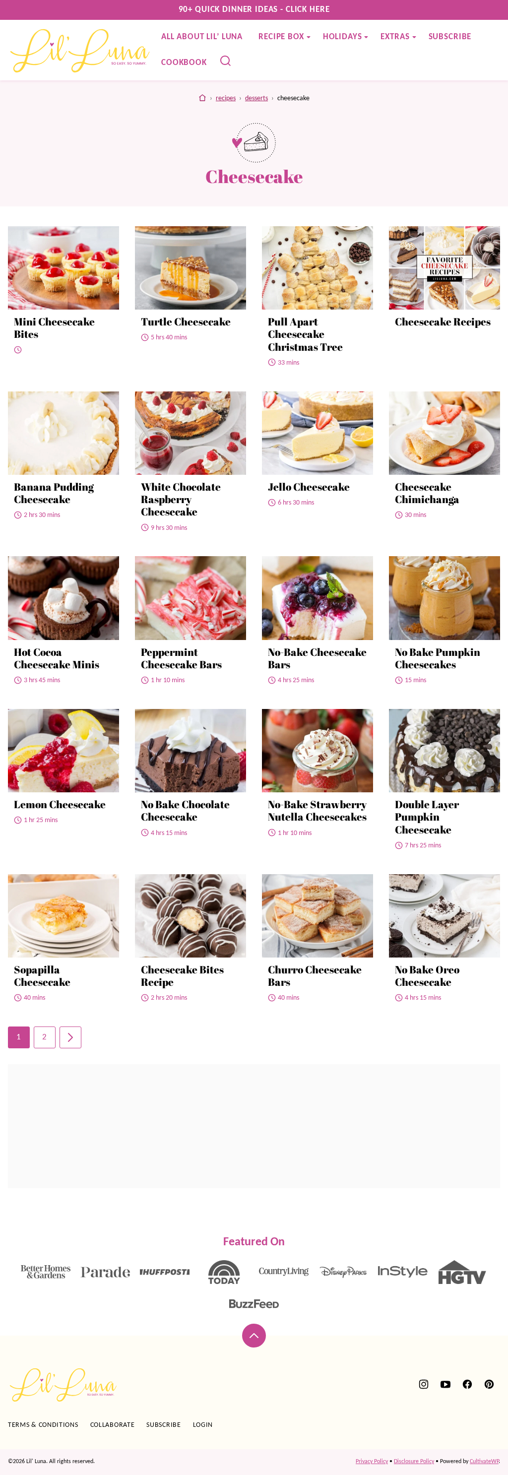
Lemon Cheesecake (60, 804)
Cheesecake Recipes (443, 321)
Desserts (256, 98)
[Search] (226, 61)
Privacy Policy (372, 1462)
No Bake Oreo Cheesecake (427, 975)
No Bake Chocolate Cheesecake (185, 810)
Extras (395, 37)
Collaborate (112, 1425)
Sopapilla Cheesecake (42, 975)
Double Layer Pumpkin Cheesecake (427, 816)
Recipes (226, 98)
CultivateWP (484, 1462)
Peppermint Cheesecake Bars (181, 658)
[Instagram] (424, 1384)
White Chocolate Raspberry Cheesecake (181, 499)
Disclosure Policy (414, 1462)
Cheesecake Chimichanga (427, 493)
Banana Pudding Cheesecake (54, 493)
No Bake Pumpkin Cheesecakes (437, 658)
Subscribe (450, 37)
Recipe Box (281, 37)
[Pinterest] (489, 1384)
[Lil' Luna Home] (80, 50)
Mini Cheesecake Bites (54, 328)
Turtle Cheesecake (186, 321)
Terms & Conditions (43, 1425)
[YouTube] (445, 1384)
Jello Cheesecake (309, 487)
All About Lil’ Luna (202, 37)
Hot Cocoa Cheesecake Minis (56, 658)
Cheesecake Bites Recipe (182, 975)
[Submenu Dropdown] (309, 37)
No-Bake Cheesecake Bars (317, 658)
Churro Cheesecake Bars (315, 975)
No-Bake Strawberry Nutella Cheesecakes (317, 810)
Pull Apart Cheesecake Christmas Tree (305, 334)
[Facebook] (467, 1384)
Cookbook (184, 63)
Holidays (342, 37)
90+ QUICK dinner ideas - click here (254, 9)
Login (203, 1425)
